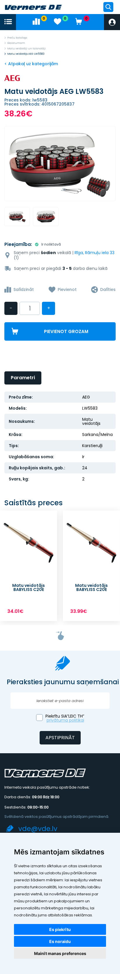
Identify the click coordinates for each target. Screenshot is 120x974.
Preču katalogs (17, 37)
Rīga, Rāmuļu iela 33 (94, 253)
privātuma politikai (65, 720)
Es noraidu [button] (60, 941)
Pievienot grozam (66, 331)
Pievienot (67, 289)
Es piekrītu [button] (60, 929)
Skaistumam (16, 43)
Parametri (23, 377)
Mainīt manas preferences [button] (60, 953)
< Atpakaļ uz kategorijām (31, 64)
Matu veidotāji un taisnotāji (26, 48)
